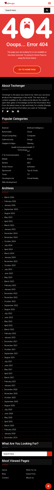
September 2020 (11, 401)
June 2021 (8, 365)
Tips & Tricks (32, 170)
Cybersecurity (7, 139)
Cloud (29, 132)
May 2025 (8, 217)
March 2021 (9, 377)
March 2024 (9, 253)
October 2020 (10, 397)
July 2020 (8, 409)
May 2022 (8, 321)
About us (30, 478)
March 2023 (9, 281)
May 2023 (8, 277)
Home (4, 470)
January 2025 (9, 229)
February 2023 (10, 285)
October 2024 (10, 241)
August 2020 (9, 405)
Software (31, 167)
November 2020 (10, 393)
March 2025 (9, 225)
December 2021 (10, 341)
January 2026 (9, 205)
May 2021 (8, 369)
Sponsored (6, 170)
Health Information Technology (19, 148)
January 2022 (9, 337)
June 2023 (8, 273)
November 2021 (10, 345)
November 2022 (10, 297)
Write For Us (31, 470)
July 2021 (8, 361)
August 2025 (9, 213)
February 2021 (10, 381)
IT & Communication (10, 155)
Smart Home (7, 167)
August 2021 (9, 357)
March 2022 (9, 329)
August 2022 (9, 309)
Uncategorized (8, 178)
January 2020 (9, 433)
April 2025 (8, 221)
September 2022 (11, 305)
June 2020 (8, 413)
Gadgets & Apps (8, 143)
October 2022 (10, 301)
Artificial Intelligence (35, 128)
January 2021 (9, 385)
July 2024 (8, 245)
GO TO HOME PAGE (27, 69)
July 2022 (8, 313)
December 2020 (10, 389)
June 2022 (8, 317)
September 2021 (11, 353)
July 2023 (8, 269)
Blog (4, 474)
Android (5, 128)
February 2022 (10, 333)
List (28, 155)
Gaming (30, 143)
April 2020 (8, 421)
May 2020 (8, 417)
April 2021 (8, 373)
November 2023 (10, 261)
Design (30, 139)
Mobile (4, 159)
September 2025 (11, 209)
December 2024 (10, 233)
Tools (4, 174)
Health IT (31, 147)
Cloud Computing (9, 136)
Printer (30, 159)
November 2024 (10, 237)
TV (28, 174)
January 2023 (9, 289)
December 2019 (10, 437)
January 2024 (9, 257)
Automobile (7, 132)
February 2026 (10, 201)
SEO (29, 163)
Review (5, 163)
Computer (31, 136)
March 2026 (9, 197)
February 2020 (10, 429)
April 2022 (8, 325)
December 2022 (10, 293)
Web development (9, 182)
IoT (28, 151)
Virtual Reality (32, 178)
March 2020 (9, 425)
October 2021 (10, 349)
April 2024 (8, 249)
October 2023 (10, 265)
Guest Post (30, 474)
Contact (5, 478)
